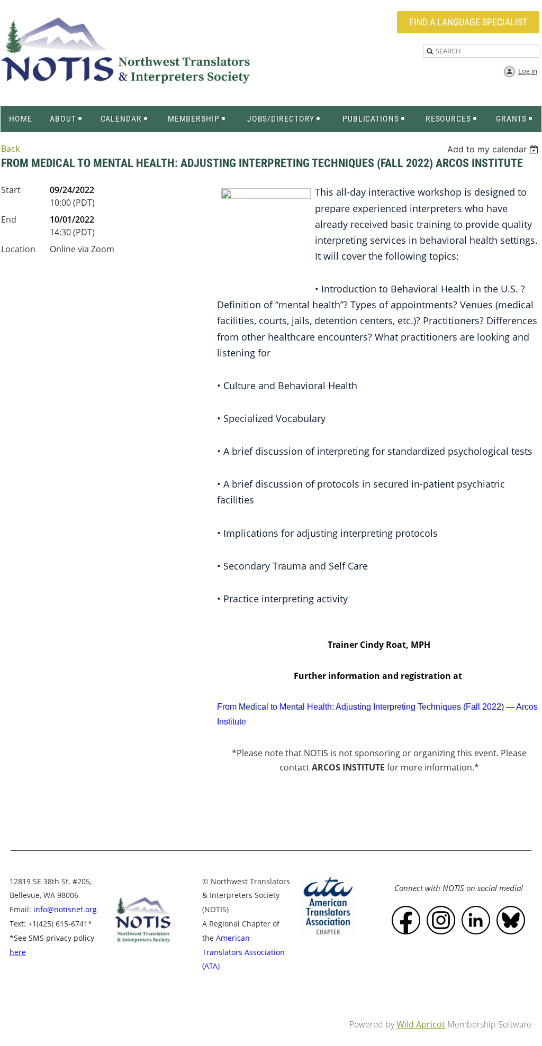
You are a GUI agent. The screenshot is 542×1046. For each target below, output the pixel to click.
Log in (527, 71)
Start (11, 190)
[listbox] (494, 149)
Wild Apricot (420, 1024)
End (8, 219)
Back (10, 148)
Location (18, 249)
